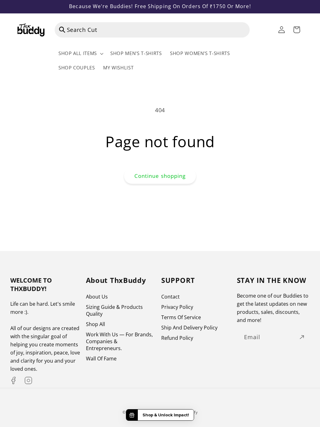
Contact (170, 296)
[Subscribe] (301, 337)
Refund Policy (177, 337)
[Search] (62, 29)
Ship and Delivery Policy (189, 327)
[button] (80, 53)
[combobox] (152, 30)
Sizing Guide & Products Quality (114, 310)
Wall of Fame (101, 358)
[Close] (259, 29)
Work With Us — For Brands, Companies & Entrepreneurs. (119, 341)
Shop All (95, 324)
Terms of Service (181, 317)
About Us (97, 296)
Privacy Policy (177, 307)
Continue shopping (160, 175)
